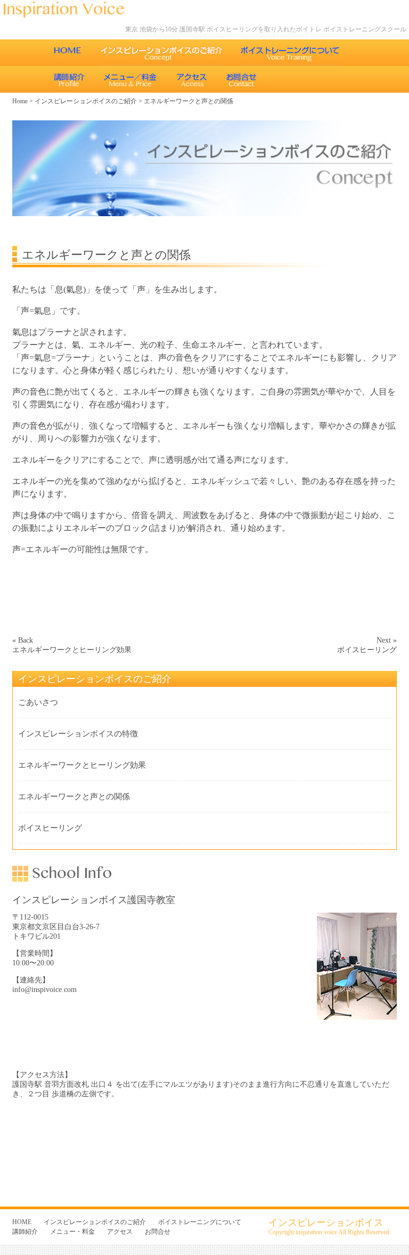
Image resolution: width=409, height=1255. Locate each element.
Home (20, 101)
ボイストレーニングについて (290, 52)
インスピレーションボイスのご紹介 (161, 52)
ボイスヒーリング (50, 828)
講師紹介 (69, 79)
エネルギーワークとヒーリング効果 (82, 765)
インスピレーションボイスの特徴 (78, 733)
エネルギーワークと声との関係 (74, 796)
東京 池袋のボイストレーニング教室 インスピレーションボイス (69, 10)
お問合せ (242, 79)
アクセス (192, 79)
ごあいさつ (38, 702)
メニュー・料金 (130, 79)
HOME (68, 52)
